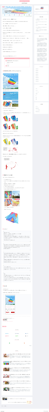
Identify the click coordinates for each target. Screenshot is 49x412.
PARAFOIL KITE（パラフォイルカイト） (13, 60)
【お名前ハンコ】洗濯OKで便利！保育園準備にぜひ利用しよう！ (41, 30)
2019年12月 (37, 77)
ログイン (37, 106)
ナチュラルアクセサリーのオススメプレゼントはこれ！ (41, 22)
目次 (16, 58)
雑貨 (5, 326)
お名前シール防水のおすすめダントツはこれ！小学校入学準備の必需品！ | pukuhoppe (42, 50)
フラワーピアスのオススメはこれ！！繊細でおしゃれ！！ (41, 25)
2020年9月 (37, 70)
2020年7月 (37, 72)
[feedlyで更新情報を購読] (9, 343)
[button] (48, 13)
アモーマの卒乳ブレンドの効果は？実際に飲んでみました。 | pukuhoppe (42, 40)
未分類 (36, 93)
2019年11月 (37, 79)
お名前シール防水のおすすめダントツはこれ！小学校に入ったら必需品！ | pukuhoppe (42, 45)
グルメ (36, 88)
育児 (3, 326)
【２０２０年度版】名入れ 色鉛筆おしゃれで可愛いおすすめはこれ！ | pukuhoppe (42, 60)
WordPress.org (37, 111)
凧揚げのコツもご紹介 (10, 62)
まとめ (8, 65)
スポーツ (37, 90)
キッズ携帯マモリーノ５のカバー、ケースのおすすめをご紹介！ (41, 19)
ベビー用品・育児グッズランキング (8, 321)
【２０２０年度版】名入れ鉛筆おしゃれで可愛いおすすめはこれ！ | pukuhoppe (42, 55)
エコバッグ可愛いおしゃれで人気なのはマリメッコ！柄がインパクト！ (41, 28)
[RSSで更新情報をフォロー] (24, 343)
